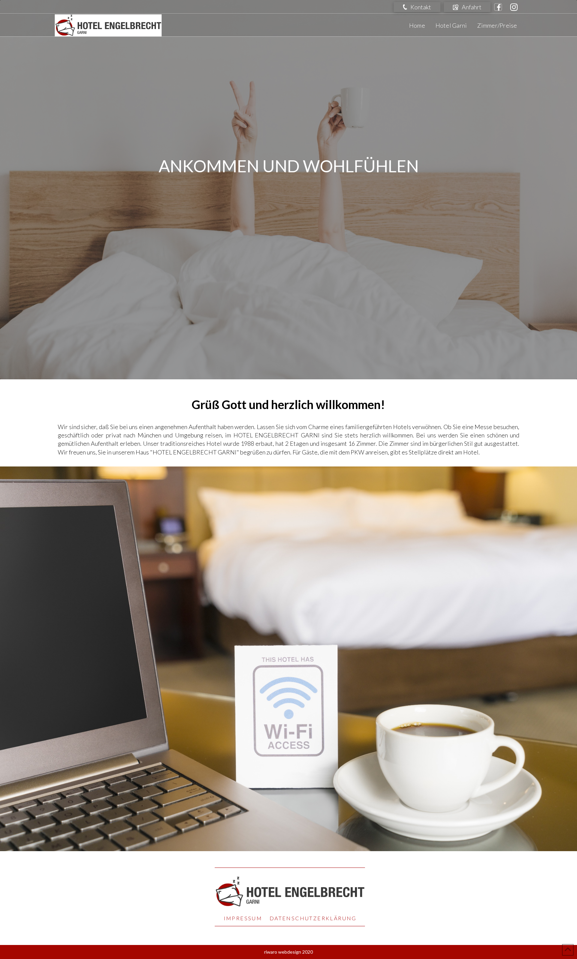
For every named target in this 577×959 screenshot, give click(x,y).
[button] (417, 7)
